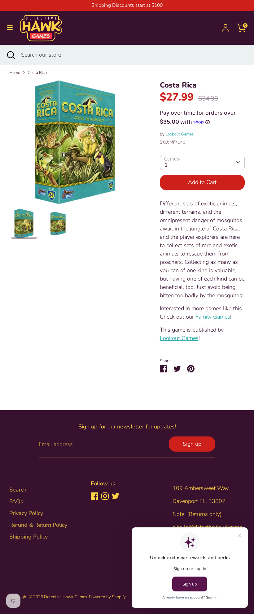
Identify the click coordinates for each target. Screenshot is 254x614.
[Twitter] (115, 496)
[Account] (225, 25)
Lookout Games (179, 134)
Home (14, 72)
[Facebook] (94, 496)
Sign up (192, 444)
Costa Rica (37, 72)
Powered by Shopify (107, 597)
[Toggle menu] (10, 27)
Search (17, 489)
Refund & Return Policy (38, 525)
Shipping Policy (28, 536)
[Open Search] (10, 55)
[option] (75, 144)
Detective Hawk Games (65, 597)
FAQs (16, 501)
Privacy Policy (26, 513)
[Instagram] (105, 496)
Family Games (212, 316)
